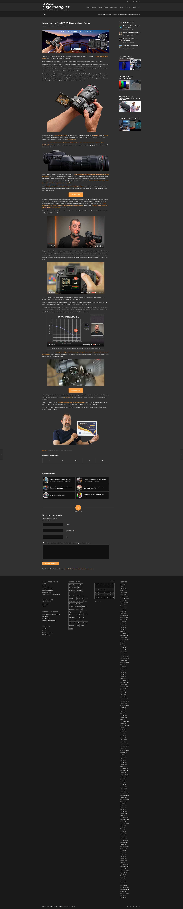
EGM (76, 603)
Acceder (44, 629)
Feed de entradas (46, 631)
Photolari (44, 606)
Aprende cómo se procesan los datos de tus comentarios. (79, 569)
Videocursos (69, 450)
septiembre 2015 (124, 824)
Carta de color (72, 598)
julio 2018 (123, 754)
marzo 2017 (123, 787)
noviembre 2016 (124, 795)
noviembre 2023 (124, 635)
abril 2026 (123, 588)
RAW (64, 450)
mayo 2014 (123, 854)
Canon (53, 450)
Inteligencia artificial (73, 609)
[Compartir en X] (62, 460)
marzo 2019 (123, 738)
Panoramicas (72, 617)
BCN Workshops (73, 587)
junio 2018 (123, 756)
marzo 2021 (123, 693)
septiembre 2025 (124, 603)
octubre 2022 (123, 660)
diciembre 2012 (124, 887)
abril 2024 (123, 627)
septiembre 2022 (124, 662)
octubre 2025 (123, 601)
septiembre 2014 (124, 846)
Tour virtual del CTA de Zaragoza (51, 594)
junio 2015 (123, 828)
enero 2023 (123, 654)
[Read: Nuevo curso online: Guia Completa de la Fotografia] (120, 27)
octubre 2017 (123, 772)
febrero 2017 (123, 789)
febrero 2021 (123, 695)
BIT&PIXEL (72, 590)
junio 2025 (123, 605)
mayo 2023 (123, 646)
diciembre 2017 (124, 768)
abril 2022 (123, 672)
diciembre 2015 (124, 817)
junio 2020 (123, 709)
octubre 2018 (123, 748)
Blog (44, 14)
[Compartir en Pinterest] (76, 460)
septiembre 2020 (124, 705)
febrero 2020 (123, 717)
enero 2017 (123, 791)
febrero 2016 (123, 813)
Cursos (59, 26)
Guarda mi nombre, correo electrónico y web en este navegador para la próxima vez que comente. (67, 543)
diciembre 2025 (124, 597)
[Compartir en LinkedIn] (89, 460)
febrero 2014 (123, 860)
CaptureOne (80, 595)
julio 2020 (123, 707)
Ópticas (71, 628)
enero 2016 (123, 815)
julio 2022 (123, 666)
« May (96, 602)
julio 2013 (123, 875)
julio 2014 (123, 850)
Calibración (79, 590)
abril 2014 (123, 856)
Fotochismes (45, 604)
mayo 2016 (123, 807)
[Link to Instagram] (139, 1)
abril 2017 (123, 785)
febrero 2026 (123, 592)
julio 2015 (123, 826)
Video (79, 622)
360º (70, 584)
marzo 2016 (123, 811)
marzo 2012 (123, 897)
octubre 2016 (123, 797)
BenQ (79, 587)
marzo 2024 (123, 629)
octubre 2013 (123, 869)
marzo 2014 (123, 858)
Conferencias (80, 601)
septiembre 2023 (124, 639)
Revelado (71, 620)
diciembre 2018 (124, 744)
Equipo (62, 26)
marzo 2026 (123, 590)
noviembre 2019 (124, 721)
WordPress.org (46, 635)
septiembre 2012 (124, 893)
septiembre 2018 (124, 750)
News (65, 26)
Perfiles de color (46, 592)
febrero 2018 (123, 764)
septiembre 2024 (124, 617)
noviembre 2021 (124, 682)
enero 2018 (123, 766)
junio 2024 (123, 623)
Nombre (68, 524)
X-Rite (77, 625)
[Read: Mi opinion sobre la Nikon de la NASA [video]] (120, 39)
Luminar (78, 612)
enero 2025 (123, 613)
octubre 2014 (123, 844)
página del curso (71, 139)
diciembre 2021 (124, 680)
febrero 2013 (123, 885)
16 (113, 592)
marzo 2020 (123, 715)
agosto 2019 (123, 727)
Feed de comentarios (47, 633)
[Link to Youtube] (130, 1)
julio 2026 (123, 584)
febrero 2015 (123, 836)
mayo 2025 (123, 607)
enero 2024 (123, 631)
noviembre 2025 (124, 599)
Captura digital (72, 595)
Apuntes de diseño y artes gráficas (51, 614)
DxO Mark (45, 616)
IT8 (81, 609)
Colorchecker (72, 601)
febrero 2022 (123, 676)
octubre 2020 (123, 703)
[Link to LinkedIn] (133, 1)
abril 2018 (123, 760)
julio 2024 (123, 621)
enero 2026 (123, 594)
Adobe (74, 584)
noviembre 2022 (124, 658)
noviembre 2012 (124, 889)
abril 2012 (123, 895)
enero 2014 (123, 862)
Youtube (82, 625)
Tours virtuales (72, 622)
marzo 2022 (123, 674)
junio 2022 (123, 668)
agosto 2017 (123, 777)
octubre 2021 (123, 684)
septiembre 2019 (124, 725)
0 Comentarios (52, 26)
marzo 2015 (123, 834)
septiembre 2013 (124, 871)
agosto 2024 (123, 619)
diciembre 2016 (124, 793)
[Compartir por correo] (102, 460)
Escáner (80, 603)
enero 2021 (123, 697)
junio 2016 (123, 805)
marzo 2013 (123, 883)
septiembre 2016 (124, 799)
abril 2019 (123, 736)
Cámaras (50, 450)
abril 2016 (123, 809)
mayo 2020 (123, 711)
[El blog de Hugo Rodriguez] (56, 7)
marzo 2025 (123, 611)
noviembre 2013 (124, 866)
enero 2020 (123, 719)
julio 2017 (123, 779)
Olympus (81, 614)
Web (67, 537)
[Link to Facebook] (127, 1)
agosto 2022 (123, 664)
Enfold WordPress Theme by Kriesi (67, 906)
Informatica (84, 606)
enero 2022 (123, 678)
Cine (87, 598)
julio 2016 (123, 803)
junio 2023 (123, 644)
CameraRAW (72, 593)
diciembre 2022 (124, 656)
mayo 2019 (123, 734)
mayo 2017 (123, 783)
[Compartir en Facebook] (49, 460)
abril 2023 (123, 648)
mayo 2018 (123, 758)
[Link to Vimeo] (136, 1)
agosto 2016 (123, 801)
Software (77, 620)
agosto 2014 (123, 848)
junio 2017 (123, 781)
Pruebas (78, 617)
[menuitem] (88, 7)
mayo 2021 (123, 691)
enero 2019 (123, 742)
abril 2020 (123, 713)
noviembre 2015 (124, 819)
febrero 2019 (123, 740)
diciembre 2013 (124, 864)
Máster (61, 450)
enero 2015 (123, 838)
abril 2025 (123, 609)
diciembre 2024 (124, 615)
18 (98, 594)
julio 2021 (123, 689)
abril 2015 (123, 832)
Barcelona (80, 584)
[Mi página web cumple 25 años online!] (1, 454)
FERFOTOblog (46, 618)
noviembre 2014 (124, 842)
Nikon (75, 614)
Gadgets (71, 606)
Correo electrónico (70, 530)
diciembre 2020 (124, 699)
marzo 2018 (123, 762)
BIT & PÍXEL (45, 586)
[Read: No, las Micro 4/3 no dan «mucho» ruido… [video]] (120, 46)
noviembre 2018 (124, 746)
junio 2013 (123, 877)
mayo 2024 (123, 625)
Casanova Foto (80, 598)
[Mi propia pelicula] (181, 454)
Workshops (71, 625)
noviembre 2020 (124, 701)
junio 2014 (123, 852)
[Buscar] (139, 7)
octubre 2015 (123, 822)
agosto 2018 (123, 752)
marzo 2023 (123, 650)
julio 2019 (123, 729)
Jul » (100, 602)
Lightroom (71, 612)
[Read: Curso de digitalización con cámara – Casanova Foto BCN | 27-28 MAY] (120, 33)
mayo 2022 (123, 670)
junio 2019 (123, 732)
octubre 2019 (123, 723)
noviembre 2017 (124, 770)
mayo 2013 (123, 879)
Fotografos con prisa (47, 590)
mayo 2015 (123, 830)
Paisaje (85, 614)
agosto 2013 (123, 873)
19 (101, 594)
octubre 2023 (123, 637)
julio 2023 (123, 642)
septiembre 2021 (124, 687)
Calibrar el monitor (47, 588)
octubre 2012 (123, 891)
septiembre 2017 (124, 774)
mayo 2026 (123, 586)
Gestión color (78, 606)
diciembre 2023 (124, 633)
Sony (82, 620)
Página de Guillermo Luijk (49, 620)
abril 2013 (123, 881)
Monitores (83, 612)
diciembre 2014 (124, 840)
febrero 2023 (123, 652)
